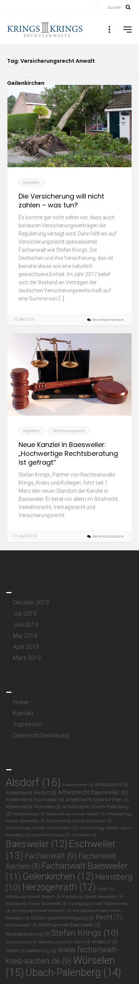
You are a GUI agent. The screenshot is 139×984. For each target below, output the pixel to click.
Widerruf (105, 942)
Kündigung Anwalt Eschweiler (36, 903)
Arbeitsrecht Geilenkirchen (97, 799)
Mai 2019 (25, 635)
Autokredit (83, 835)
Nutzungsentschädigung (62, 918)
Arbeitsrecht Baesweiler (93, 792)
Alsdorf (33, 782)
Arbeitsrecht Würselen (33, 806)
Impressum (27, 724)
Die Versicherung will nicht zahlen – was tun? (61, 201)
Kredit (105, 889)
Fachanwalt (51, 855)
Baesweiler (36, 844)
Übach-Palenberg (73, 972)
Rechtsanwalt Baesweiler (69, 925)
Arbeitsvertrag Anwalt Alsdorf (75, 814)
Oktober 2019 (31, 602)
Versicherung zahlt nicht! (63, 942)
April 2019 (26, 646)
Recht (109, 917)
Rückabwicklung (28, 934)
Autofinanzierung (50, 835)
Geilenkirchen (58, 876)
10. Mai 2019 (24, 319)
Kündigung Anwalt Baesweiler (92, 896)
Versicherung (21, 942)
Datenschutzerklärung (41, 735)
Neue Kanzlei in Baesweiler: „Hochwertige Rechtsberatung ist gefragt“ (68, 453)
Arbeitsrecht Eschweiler (35, 799)
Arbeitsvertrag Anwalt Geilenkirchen (41, 828)
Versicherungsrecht (69, 431)
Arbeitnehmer (78, 784)
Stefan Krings (85, 933)
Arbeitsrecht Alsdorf (31, 792)
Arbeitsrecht (112, 784)
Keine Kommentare (107, 320)
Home (21, 702)
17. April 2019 (25, 536)
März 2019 (27, 657)
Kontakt (23, 713)
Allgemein (31, 182)
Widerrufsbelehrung (31, 950)
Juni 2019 (25, 624)
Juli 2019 (24, 613)
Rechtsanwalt (21, 925)
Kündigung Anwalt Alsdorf (33, 896)
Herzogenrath (59, 887)
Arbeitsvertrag (28, 814)
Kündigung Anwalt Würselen (42, 910)
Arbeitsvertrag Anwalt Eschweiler (79, 821)
